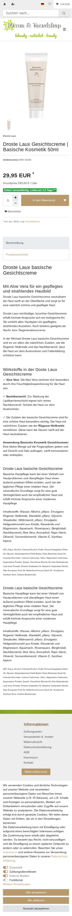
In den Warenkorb (44, 200)
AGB (26, 752)
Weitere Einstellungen (17, 884)
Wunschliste (14, 211)
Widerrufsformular (36, 771)
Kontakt (28, 762)
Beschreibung (14, 242)
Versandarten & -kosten (38, 736)
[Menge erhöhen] (15, 197)
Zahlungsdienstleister (22, 871)
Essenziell (15, 867)
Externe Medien (19, 875)
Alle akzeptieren (36, 892)
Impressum (31, 757)
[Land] (42, 4)
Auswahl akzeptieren (36, 908)
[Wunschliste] (49, 4)
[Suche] (64, 13)
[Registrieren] (13, 4)
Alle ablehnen (36, 900)
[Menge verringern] (15, 203)
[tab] (36, 243)
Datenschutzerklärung (37, 747)
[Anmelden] (5, 4)
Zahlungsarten (33, 731)
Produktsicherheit (17, 254)
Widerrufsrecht (33, 741)
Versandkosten (32, 221)
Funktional (16, 880)
